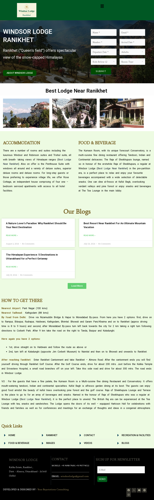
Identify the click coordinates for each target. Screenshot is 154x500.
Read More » (12, 235)
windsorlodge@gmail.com (75, 476)
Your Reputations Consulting (53, 489)
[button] (102, 6)
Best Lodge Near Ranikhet (112, 168)
